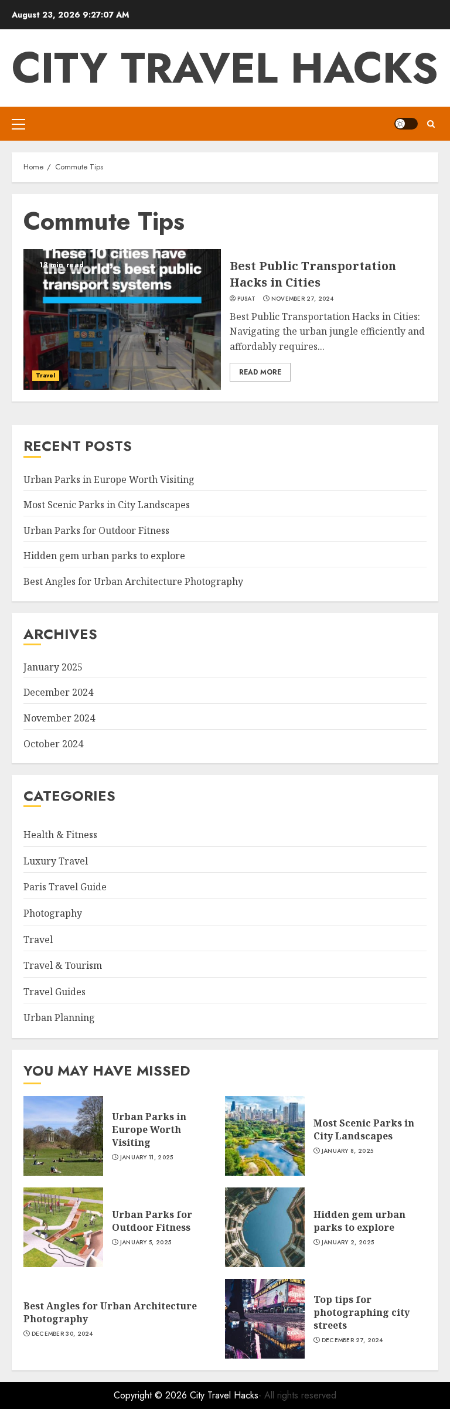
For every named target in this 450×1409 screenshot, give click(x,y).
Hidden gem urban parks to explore (104, 555)
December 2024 (58, 692)
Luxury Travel (55, 861)
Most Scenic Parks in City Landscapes (106, 504)
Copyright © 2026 (152, 1395)
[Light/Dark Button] (406, 124)
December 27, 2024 (352, 1340)
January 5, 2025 (146, 1242)
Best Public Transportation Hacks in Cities (313, 274)
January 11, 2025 (146, 1157)
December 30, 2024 (62, 1334)
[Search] (431, 124)
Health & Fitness (60, 834)
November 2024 (59, 718)
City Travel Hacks (225, 68)
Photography (52, 913)
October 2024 (53, 743)
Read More (260, 372)
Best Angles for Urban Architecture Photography (133, 581)
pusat (246, 299)
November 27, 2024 (302, 299)
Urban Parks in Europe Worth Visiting (109, 479)
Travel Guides (54, 991)
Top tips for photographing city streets (361, 1312)
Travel (46, 375)
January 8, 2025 (348, 1151)
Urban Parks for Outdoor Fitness (96, 530)
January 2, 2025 (348, 1242)
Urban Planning (59, 1017)
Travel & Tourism (62, 965)
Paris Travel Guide (65, 886)
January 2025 (53, 667)
